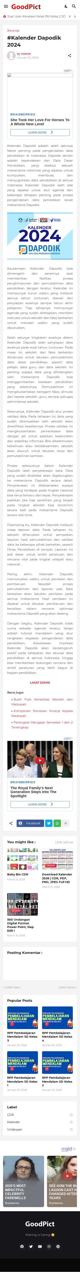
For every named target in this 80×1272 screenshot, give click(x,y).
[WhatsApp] (57, 823)
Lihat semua (64, 842)
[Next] (75, 16)
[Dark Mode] (66, 6)
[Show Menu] (5, 6)
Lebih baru (13, 987)
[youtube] (40, 1246)
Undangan (40, 1129)
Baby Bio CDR (17, 874)
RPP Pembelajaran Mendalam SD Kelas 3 (22, 1036)
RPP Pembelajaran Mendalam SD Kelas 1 (37, 16)
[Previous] (70, 16)
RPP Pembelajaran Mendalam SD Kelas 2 (57, 1081)
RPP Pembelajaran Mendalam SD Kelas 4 (57, 1036)
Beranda (13, 30)
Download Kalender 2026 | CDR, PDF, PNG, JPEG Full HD (57, 878)
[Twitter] (49, 823)
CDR (40, 1115)
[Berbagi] (69, 55)
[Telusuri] (74, 6)
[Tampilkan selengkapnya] (65, 823)
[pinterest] (58, 1246)
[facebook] (21, 1246)
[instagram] (49, 1246)
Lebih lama (66, 987)
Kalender (40, 1122)
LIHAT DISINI (40, 682)
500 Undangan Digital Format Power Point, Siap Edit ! (20, 925)
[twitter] (30, 1246)
